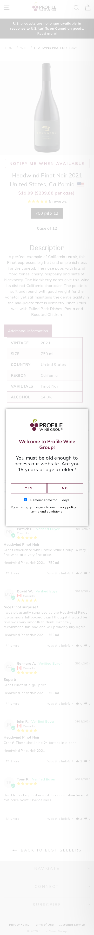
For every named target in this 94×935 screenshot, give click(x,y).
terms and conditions (46, 511)
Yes (29, 488)
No (65, 488)
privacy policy (66, 507)
